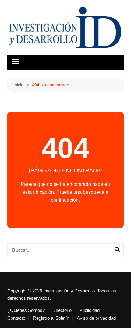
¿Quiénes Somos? (26, 310)
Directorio (62, 310)
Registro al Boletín (51, 318)
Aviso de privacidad (96, 318)
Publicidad (89, 310)
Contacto (16, 318)
